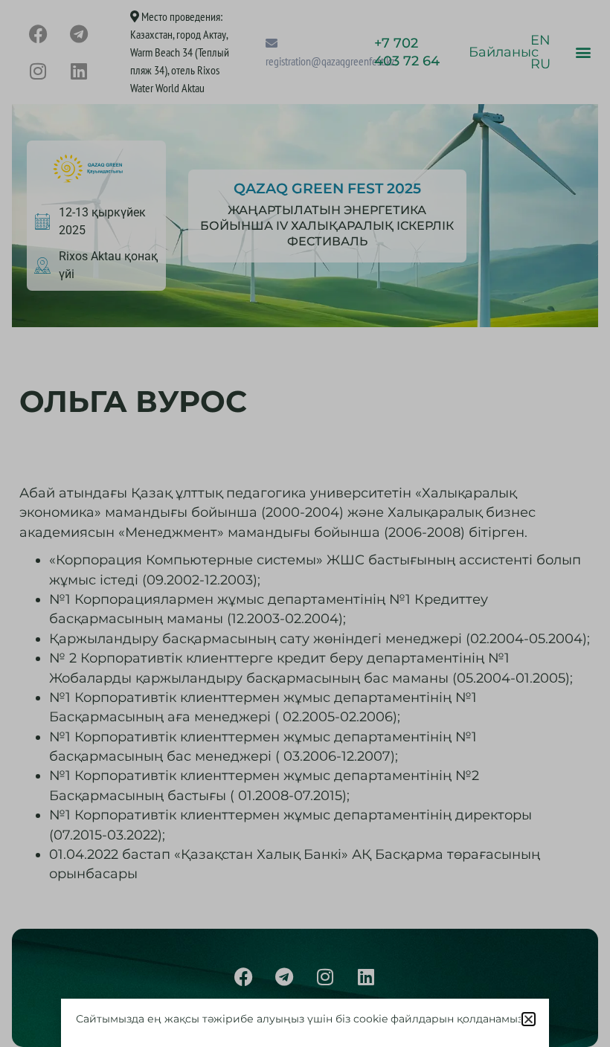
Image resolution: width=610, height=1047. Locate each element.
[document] (305, 523)
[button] (528, 1019)
